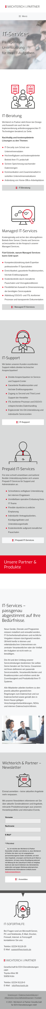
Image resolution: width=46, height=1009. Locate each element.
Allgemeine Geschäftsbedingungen (19, 998)
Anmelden (23, 879)
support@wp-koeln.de (21, 949)
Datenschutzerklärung (12, 872)
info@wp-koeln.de (20, 985)
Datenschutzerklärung (28, 995)
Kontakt (38, 998)
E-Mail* (8, 835)
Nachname (9, 826)
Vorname (9, 817)
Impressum (12, 995)
